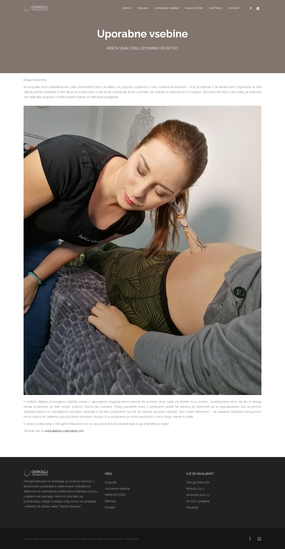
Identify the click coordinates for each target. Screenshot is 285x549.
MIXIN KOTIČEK (194, 8)
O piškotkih (86, 539)
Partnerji (215, 8)
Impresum (131, 539)
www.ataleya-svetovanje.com (64, 431)
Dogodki (142, 8)
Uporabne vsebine (167, 8)
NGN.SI (72, 539)
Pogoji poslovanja (109, 539)
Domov (126, 8)
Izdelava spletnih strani (49, 539)
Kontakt (234, 8)
